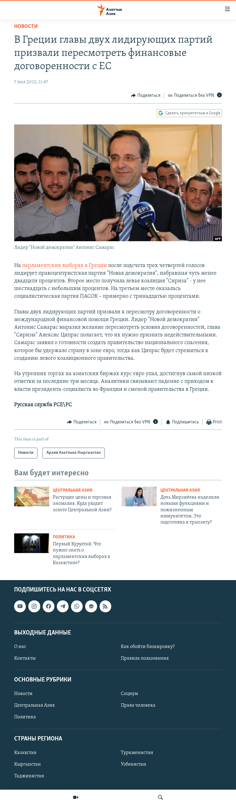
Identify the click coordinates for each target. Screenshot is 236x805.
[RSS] (105, 606)
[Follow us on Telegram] (63, 606)
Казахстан (25, 752)
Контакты (25, 658)
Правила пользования (145, 658)
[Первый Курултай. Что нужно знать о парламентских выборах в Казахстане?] (31, 543)
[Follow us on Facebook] (48, 606)
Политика (64, 537)
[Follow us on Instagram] (34, 606)
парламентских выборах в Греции (64, 266)
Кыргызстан (27, 764)
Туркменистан (137, 752)
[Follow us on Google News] (91, 606)
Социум (129, 694)
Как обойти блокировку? (148, 646)
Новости (26, 26)
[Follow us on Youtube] (20, 606)
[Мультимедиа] (75, 797)
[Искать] (160, 797)
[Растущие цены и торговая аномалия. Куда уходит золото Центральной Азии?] (31, 496)
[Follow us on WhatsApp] (77, 606)
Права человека (138, 705)
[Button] (145, 96)
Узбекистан (133, 764)
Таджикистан (29, 776)
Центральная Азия (72, 490)
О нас (20, 646)
